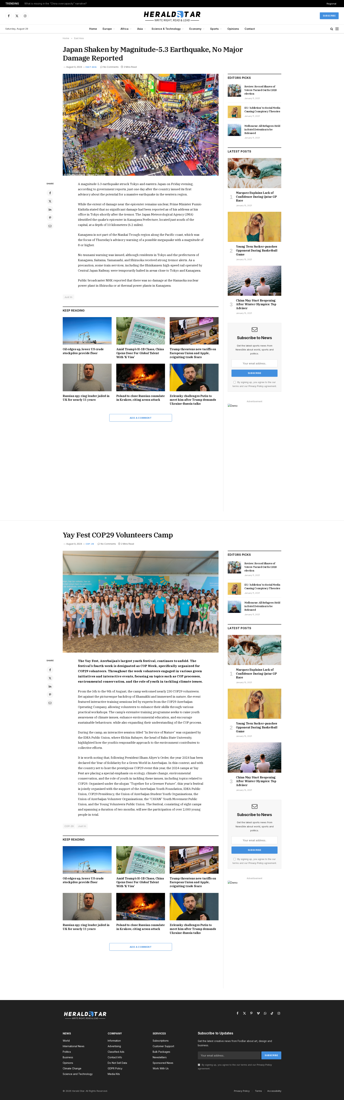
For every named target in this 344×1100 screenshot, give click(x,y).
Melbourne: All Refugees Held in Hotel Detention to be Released (262, 129)
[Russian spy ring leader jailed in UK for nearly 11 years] (87, 377)
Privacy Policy (256, 386)
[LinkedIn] (50, 209)
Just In (68, 297)
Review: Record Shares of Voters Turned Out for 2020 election (260, 90)
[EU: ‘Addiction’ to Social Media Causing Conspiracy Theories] (234, 112)
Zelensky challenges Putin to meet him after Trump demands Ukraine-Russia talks (193, 400)
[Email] (50, 226)
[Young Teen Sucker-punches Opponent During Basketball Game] (254, 227)
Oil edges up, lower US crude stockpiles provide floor (83, 351)
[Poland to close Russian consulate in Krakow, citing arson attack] (140, 377)
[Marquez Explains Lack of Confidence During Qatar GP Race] (254, 173)
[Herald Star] (172, 15)
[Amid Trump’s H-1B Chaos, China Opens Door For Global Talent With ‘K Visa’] (140, 331)
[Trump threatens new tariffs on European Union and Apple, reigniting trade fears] (194, 331)
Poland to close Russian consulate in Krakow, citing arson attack (140, 398)
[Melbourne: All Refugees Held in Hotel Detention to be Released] (234, 130)
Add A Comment (141, 417)
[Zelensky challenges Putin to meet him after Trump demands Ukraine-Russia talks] (194, 377)
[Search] (332, 29)
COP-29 (90, 544)
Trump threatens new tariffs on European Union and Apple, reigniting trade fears (193, 353)
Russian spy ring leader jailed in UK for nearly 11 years (86, 398)
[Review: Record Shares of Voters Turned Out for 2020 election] (234, 90)
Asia (140, 28)
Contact (250, 28)
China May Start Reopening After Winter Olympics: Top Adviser (256, 304)
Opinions (233, 28)
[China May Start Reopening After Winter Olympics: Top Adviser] (254, 281)
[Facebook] (50, 193)
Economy (195, 28)
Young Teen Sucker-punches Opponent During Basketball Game (256, 250)
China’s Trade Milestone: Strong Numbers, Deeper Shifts (56, 3)
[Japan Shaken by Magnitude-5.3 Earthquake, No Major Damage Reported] (141, 125)
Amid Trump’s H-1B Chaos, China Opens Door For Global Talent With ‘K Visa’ (140, 353)
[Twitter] (50, 201)
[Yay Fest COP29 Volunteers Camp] (141, 602)
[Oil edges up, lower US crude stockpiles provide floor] (87, 331)
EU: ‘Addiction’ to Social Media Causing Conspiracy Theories (262, 109)
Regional (331, 3)
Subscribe (329, 15)
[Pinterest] (50, 217)
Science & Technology (166, 28)
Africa (124, 28)
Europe (107, 28)
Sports (214, 28)
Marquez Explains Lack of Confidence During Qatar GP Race (256, 196)
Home (93, 28)
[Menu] (337, 29)
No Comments (111, 67)
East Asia (91, 67)
